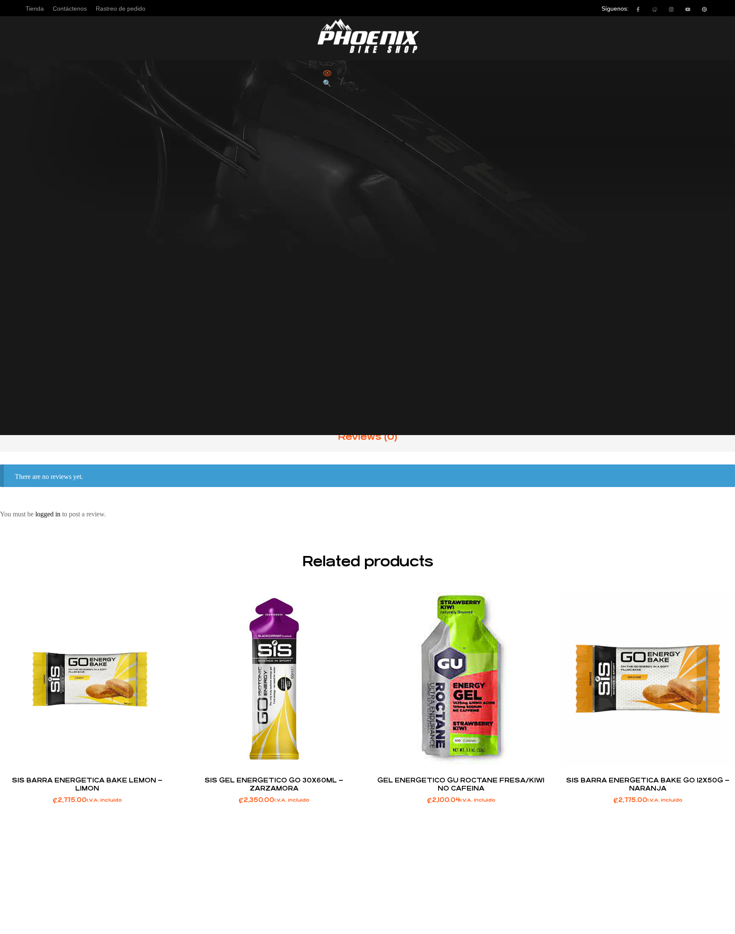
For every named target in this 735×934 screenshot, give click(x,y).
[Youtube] (688, 9)
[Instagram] (671, 9)
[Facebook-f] (638, 9)
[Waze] (655, 9)
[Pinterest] (704, 9)
